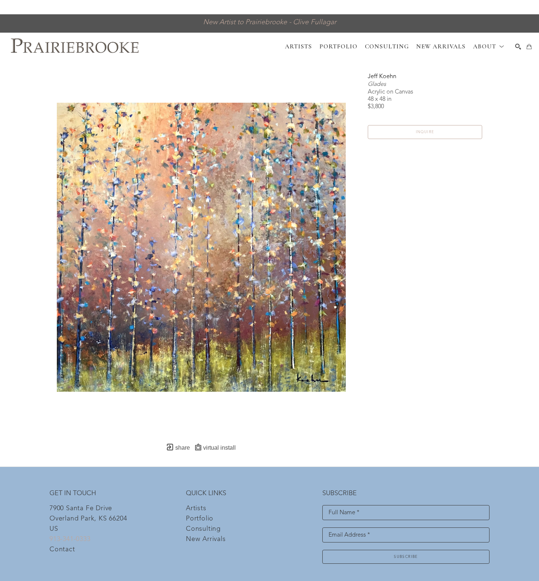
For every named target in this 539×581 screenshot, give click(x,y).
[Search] (518, 47)
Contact (62, 549)
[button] (488, 46)
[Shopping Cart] (529, 47)
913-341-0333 (70, 539)
